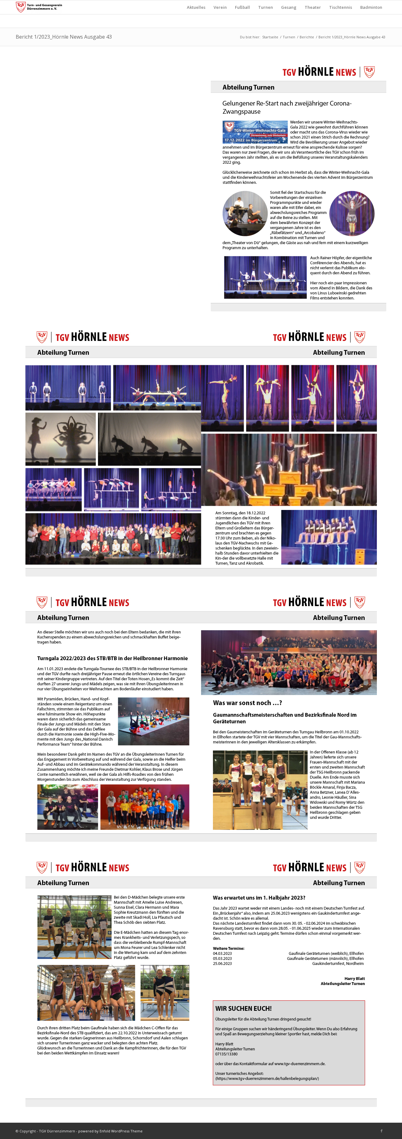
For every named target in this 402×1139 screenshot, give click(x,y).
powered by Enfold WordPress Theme (110, 1131)
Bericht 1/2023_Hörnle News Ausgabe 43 (64, 36)
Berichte (307, 37)
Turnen (289, 37)
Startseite (270, 37)
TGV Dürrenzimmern (57, 1131)
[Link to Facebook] (381, 1131)
